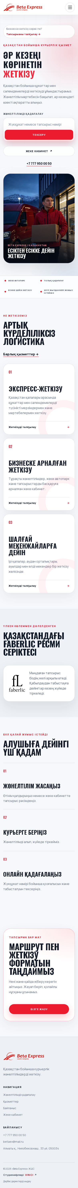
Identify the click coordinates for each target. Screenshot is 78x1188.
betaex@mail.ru (13, 1141)
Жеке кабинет (39, 151)
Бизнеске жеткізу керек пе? (24, 31)
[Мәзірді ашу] (70, 7)
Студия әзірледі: (20, 1175)
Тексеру (38, 135)
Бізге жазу (39, 1009)
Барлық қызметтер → (21, 354)
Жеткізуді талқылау (39, 427)
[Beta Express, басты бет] (22, 7)
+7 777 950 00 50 (39, 163)
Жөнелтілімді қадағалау (23, 114)
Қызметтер (11, 1101)
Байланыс (9, 1108)
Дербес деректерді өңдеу (17, 1181)
